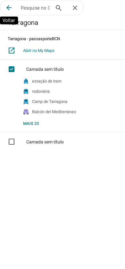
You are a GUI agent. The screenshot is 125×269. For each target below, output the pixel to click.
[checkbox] (15, 69)
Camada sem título (45, 69)
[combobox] (35, 7)
